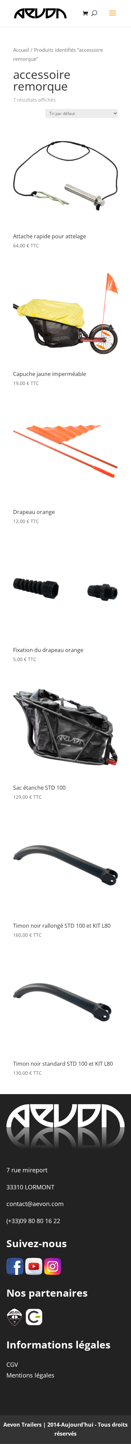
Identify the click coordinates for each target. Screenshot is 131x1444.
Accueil (21, 49)
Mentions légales (30, 1375)
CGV (12, 1364)
